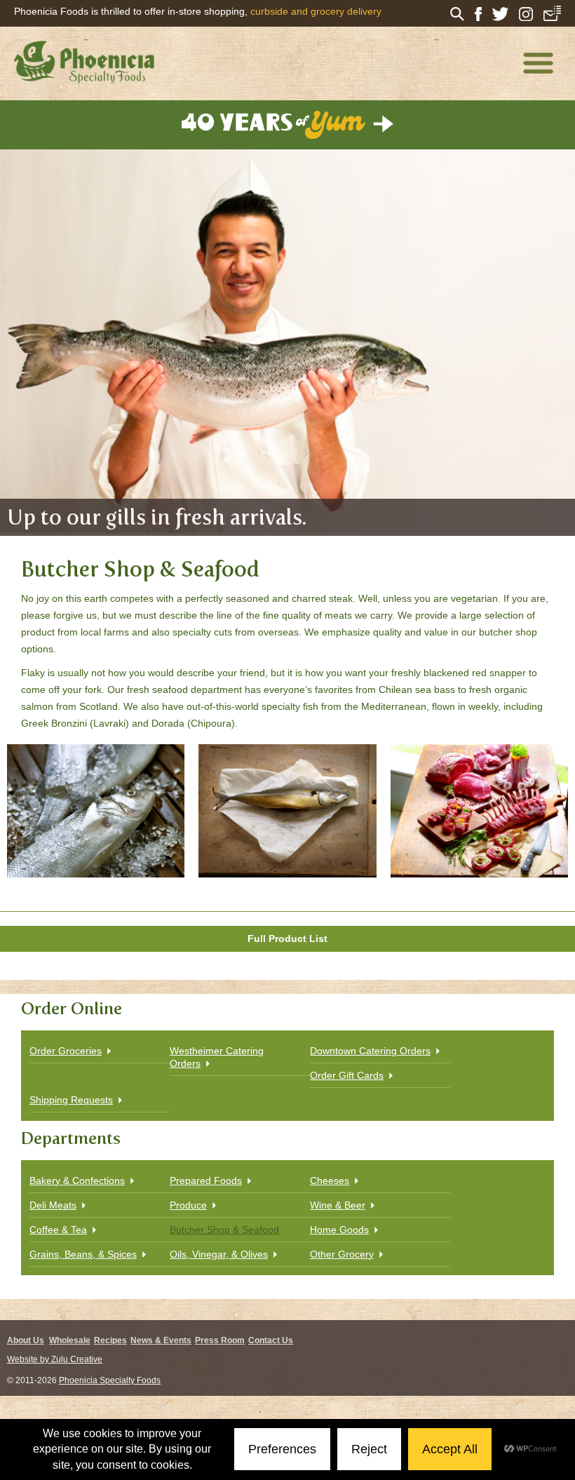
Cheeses (329, 1180)
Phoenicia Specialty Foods (110, 1380)
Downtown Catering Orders (370, 1050)
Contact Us (270, 1340)
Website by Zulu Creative (54, 1359)
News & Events (160, 1340)
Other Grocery (342, 1254)
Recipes (110, 1340)
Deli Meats (52, 1205)
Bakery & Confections (77, 1180)
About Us (25, 1340)
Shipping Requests (71, 1099)
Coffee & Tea (58, 1229)
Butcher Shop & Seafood (224, 1229)
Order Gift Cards (347, 1075)
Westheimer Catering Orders (217, 1057)
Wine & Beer (337, 1205)
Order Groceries (65, 1050)
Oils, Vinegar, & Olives (219, 1254)
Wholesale (69, 1340)
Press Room (220, 1340)
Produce (188, 1205)
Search (457, 14)
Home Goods (339, 1229)
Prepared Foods (206, 1180)
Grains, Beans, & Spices (83, 1254)
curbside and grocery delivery (315, 11)
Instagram (526, 14)
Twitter (500, 14)
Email (552, 13)
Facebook (478, 14)
